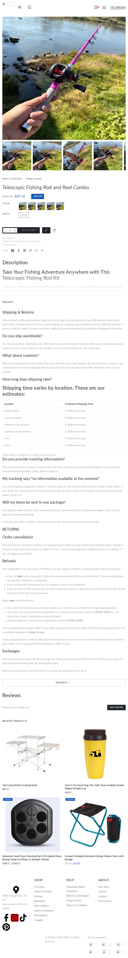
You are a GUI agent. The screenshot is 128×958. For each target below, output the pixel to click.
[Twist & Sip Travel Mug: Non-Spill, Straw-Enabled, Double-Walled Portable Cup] (95, 753)
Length (6, 214)
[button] (64, 682)
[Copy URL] (42, 250)
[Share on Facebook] (18, 250)
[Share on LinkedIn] (24, 250)
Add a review (116, 707)
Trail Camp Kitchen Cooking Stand (19, 785)
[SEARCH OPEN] (29, 7)
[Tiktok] (23, 918)
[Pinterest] (6, 927)
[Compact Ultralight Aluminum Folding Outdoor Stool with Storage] (95, 824)
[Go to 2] (47, 155)
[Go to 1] (16, 155)
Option (6, 204)
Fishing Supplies (34, 179)
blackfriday (10, 244)
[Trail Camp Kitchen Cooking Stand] (32, 753)
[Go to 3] (77, 155)
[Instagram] (15, 918)
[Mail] (36, 250)
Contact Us (33, 632)
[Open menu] (19, 7)
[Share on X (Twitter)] (12, 250)
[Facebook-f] (6, 918)
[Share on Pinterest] (30, 250)
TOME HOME (102, 612)
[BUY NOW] (46, 230)
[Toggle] (7, 302)
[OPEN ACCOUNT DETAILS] (104, 7)
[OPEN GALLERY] (64, 78)
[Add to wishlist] (54, 230)
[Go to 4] (108, 155)
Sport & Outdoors (12, 179)
